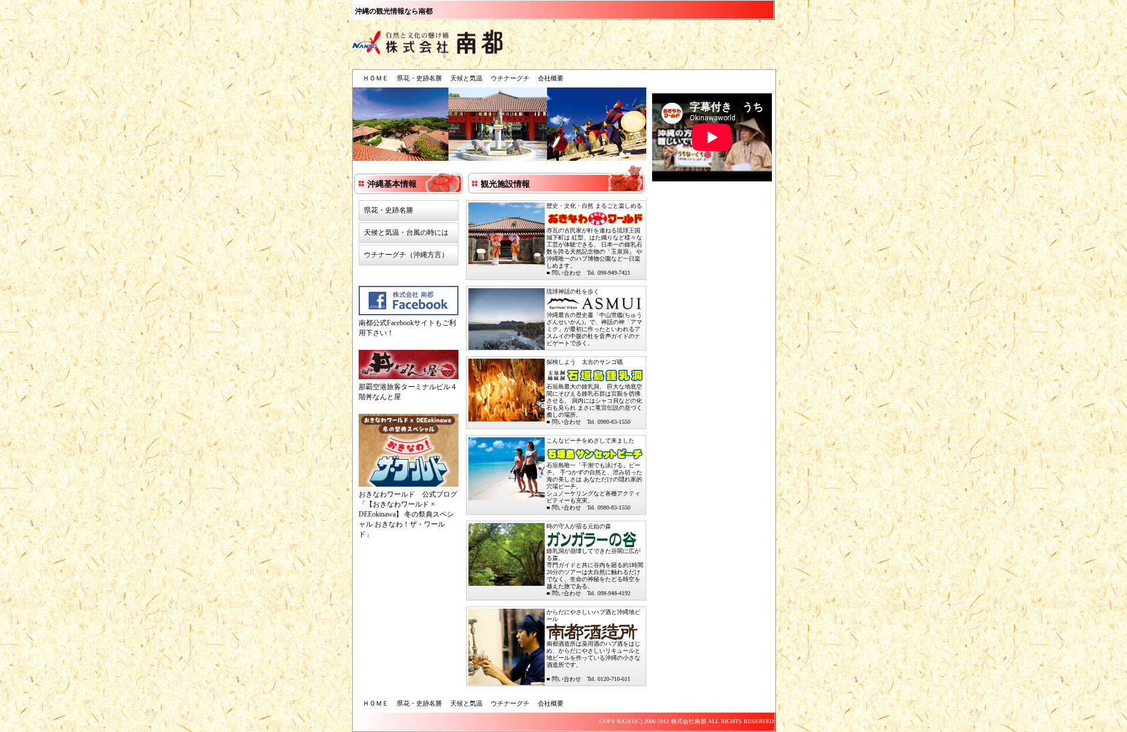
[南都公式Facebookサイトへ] (408, 302)
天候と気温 (466, 78)
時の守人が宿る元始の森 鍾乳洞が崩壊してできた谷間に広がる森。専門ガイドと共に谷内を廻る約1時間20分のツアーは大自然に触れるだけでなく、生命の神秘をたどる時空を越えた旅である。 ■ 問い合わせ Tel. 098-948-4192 (594, 559)
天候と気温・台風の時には (406, 232)
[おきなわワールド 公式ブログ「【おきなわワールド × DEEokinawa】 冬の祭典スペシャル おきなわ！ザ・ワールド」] (408, 452)
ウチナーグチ (510, 78)
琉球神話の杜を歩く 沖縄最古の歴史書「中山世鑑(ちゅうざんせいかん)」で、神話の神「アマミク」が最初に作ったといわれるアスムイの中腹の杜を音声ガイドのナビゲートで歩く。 (594, 317)
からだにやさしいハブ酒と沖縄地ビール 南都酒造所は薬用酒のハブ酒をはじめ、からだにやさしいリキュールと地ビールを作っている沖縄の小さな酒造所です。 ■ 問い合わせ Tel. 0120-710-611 (593, 645)
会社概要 (551, 78)
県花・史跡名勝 (419, 78)
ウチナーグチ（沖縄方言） (406, 255)
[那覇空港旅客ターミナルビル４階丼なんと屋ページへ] (408, 366)
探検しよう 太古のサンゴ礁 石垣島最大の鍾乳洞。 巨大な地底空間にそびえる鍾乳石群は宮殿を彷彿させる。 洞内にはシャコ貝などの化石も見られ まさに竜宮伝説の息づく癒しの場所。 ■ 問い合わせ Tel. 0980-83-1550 (594, 392)
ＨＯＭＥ (376, 78)
